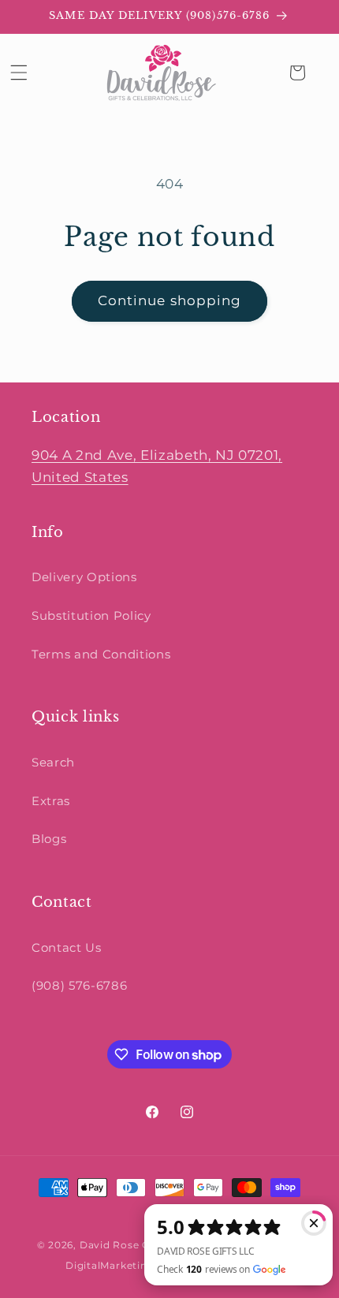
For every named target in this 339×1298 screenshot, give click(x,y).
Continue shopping (170, 300)
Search (53, 762)
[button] (19, 72)
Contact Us (67, 947)
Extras (51, 800)
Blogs (49, 838)
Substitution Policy (91, 615)
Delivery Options (84, 576)
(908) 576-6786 (79, 985)
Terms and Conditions (101, 654)
